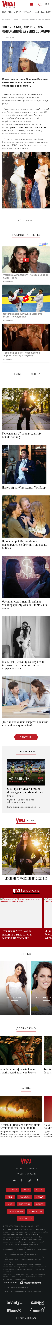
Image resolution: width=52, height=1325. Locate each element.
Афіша (26, 1088)
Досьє (26, 954)
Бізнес (39, 1204)
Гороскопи (35, 1211)
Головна (6, 19)
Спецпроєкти (26, 752)
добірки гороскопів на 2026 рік (26, 878)
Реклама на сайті (26, 1174)
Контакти (32, 1169)
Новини (13, 1190)
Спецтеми (24, 1204)
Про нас (19, 1169)
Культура (25, 1197)
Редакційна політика (36, 1291)
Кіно (10, 1204)
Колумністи (25, 1219)
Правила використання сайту (15, 1287)
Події (10, 1197)
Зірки (26, 1190)
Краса (39, 1190)
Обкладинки (16, 1211)
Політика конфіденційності (14, 1291)
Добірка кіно (26, 1028)
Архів (16, 19)
